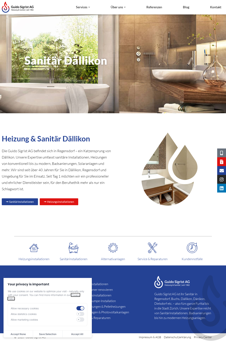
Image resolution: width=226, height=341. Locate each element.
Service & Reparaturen (153, 259)
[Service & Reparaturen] (152, 248)
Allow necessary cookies (25, 308)
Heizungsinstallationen (34, 259)
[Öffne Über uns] (125, 7)
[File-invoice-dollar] (221, 161)
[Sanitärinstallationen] (73, 248)
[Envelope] (221, 170)
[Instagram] (221, 179)
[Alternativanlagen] (113, 248)
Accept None (18, 334)
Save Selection (47, 334)
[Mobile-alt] (221, 152)
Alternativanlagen (113, 259)
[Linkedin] (221, 188)
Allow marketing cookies (24, 319)
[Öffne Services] (89, 7)
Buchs (175, 299)
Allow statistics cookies (24, 313)
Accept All (77, 334)
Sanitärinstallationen (73, 259)
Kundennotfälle (192, 259)
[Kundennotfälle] (192, 248)
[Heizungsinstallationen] (34, 248)
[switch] (80, 308)
